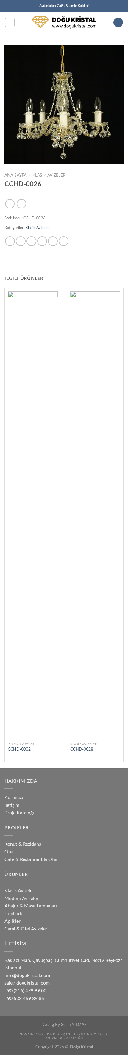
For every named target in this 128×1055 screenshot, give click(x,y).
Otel (9, 852)
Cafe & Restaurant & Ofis (30, 859)
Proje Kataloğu (19, 812)
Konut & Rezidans (22, 844)
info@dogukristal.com (27, 975)
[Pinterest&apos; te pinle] (53, 241)
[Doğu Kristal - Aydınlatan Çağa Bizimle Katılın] (64, 22)
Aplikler (12, 921)
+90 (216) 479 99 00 (25, 990)
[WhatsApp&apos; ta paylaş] (10, 241)
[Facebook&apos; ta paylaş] (21, 241)
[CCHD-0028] (95, 515)
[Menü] (10, 22)
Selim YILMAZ (74, 1024)
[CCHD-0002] (33, 515)
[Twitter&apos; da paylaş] (31, 241)
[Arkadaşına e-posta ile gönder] (42, 241)
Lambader (14, 913)
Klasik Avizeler (48, 175)
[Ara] (118, 22)
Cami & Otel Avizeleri (26, 929)
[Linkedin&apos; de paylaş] (63, 241)
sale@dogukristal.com (27, 983)
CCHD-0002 (19, 749)
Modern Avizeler (21, 898)
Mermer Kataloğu (65, 1038)
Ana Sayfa (15, 175)
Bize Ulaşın (58, 1034)
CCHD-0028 (81, 749)
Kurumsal (14, 797)
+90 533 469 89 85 (24, 998)
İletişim (11, 805)
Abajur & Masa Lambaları (30, 906)
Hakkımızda (31, 1034)
